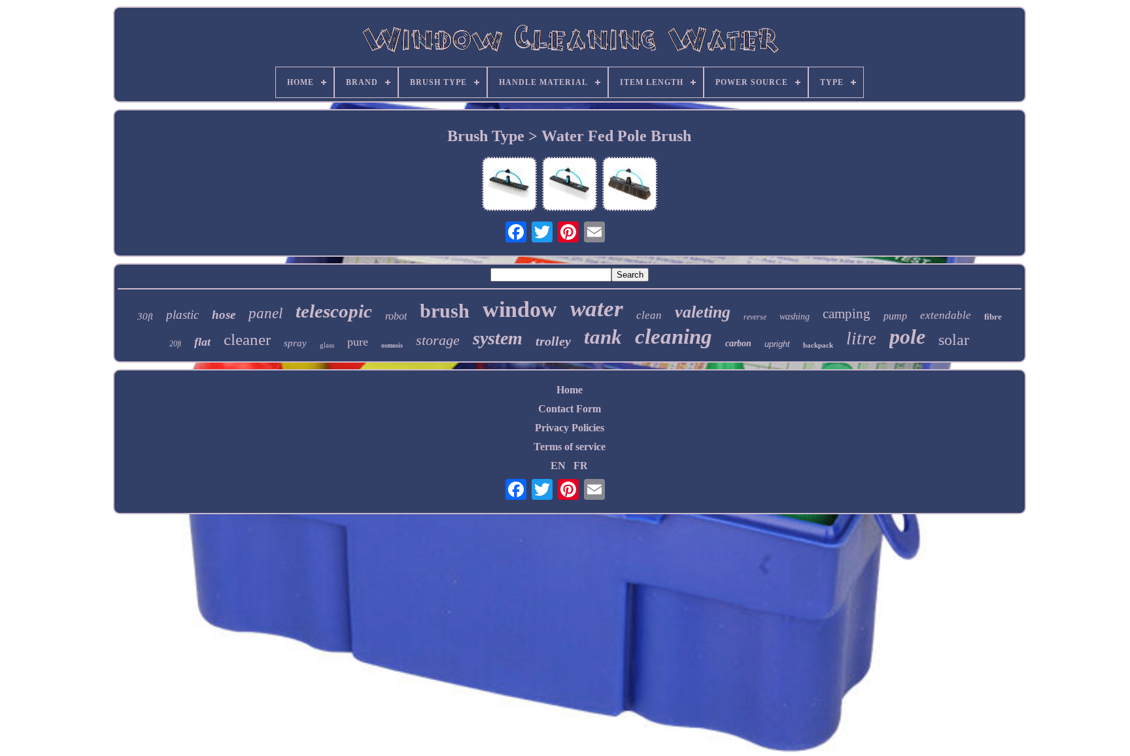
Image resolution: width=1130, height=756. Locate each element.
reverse (755, 316)
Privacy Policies (569, 427)
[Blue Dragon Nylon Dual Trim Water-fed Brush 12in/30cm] (569, 185)
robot (396, 315)
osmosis (392, 345)
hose (223, 314)
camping (846, 313)
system (497, 338)
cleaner (247, 339)
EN (558, 465)
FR (581, 465)
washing (794, 316)
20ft (175, 343)
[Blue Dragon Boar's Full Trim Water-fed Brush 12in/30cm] (630, 185)
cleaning (673, 336)
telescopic (334, 311)
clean (649, 315)
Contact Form (569, 408)
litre (861, 338)
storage (438, 340)
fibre (993, 316)
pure (357, 341)
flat (202, 341)
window (520, 309)
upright (777, 344)
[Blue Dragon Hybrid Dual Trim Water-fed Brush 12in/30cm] (509, 185)
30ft (145, 316)
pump (895, 315)
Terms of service (570, 446)
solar (953, 339)
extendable (945, 315)
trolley (553, 341)
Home (569, 389)
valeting (702, 312)
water (596, 308)
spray (295, 343)
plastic (182, 314)
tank (603, 336)
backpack (818, 345)
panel (265, 313)
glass (327, 345)
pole (907, 336)
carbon (738, 343)
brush (445, 310)
